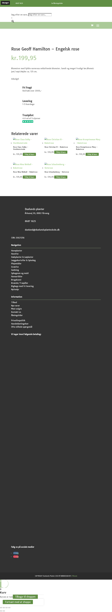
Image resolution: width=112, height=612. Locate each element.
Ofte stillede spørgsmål (21, 327)
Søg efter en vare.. (19, 14)
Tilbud (14, 302)
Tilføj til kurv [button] (29, 154)
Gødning (15, 270)
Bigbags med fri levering (22, 286)
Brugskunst (16, 280)
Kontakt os (16, 312)
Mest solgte (16, 309)
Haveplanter (16, 250)
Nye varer (15, 305)
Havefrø (14, 254)
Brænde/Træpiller (19, 283)
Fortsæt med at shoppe (18, 602)
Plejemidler (16, 263)
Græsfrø (15, 267)
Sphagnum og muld (20, 273)
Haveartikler (16, 276)
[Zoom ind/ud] (1, 607)
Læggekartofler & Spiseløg (23, 260)
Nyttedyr (15, 289)
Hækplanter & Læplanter (22, 257)
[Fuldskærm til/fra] (4, 607)
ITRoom (74, 576)
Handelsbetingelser (20, 324)
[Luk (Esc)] (9, 607)
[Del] (6, 607)
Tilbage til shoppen (25, 596)
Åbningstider (17, 315)
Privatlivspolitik (18, 320)
